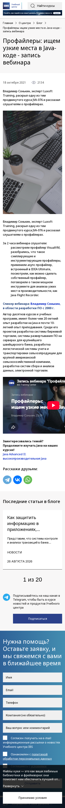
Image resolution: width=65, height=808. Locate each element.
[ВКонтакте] (17, 479)
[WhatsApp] (27, 479)
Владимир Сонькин (45, 304)
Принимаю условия (32, 798)
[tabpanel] (32, 539)
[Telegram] (7, 479)
